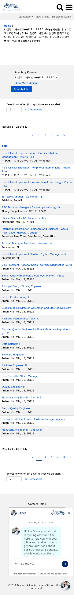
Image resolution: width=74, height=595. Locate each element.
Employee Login (61, 16)
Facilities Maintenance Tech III (20, 318)
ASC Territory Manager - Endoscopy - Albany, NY (31, 207)
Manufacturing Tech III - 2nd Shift (22, 397)
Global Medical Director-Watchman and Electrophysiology (36, 307)
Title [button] (4, 145)
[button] (69, 7)
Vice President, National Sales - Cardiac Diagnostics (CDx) (37, 264)
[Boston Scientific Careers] (10, 7)
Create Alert (34, 109)
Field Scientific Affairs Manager (20, 376)
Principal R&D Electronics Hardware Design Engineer (33, 418)
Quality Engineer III (13, 386)
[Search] (60, 7)
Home (7, 25)
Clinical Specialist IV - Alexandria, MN (24, 218)
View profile (42, 16)
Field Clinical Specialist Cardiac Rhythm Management (34, 254)
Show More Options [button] (26, 82)
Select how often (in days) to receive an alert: (33, 104)
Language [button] (25, 16)
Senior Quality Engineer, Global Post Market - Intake (33, 275)
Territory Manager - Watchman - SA (23, 196)
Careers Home (37, 503)
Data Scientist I (11, 343)
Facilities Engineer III (14, 365)
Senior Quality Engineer (16, 408)
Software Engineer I (13, 354)
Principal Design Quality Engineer (22, 286)
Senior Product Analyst (15, 297)
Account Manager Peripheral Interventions (27, 243)
